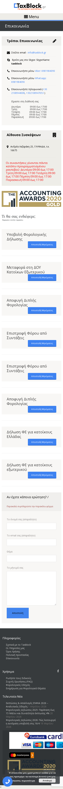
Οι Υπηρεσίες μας (15, 648)
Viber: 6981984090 (45, 70)
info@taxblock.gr (37, 52)
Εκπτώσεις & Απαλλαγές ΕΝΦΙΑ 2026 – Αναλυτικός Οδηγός (27, 704)
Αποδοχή (47, 780)
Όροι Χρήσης (13, 651)
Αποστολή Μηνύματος (42, 244)
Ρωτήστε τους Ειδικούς (18, 678)
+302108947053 (35, 93)
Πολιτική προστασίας (17, 654)
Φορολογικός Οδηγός (18, 685)
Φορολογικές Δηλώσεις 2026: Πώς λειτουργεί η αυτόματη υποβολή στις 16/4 (31, 721)
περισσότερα (28, 780)
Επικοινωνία (12, 658)
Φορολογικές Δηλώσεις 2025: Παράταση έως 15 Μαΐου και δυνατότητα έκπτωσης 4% (30, 711)
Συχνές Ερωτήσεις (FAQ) (19, 681)
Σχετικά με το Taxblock (18, 644)
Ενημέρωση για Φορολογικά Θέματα (26, 688)
